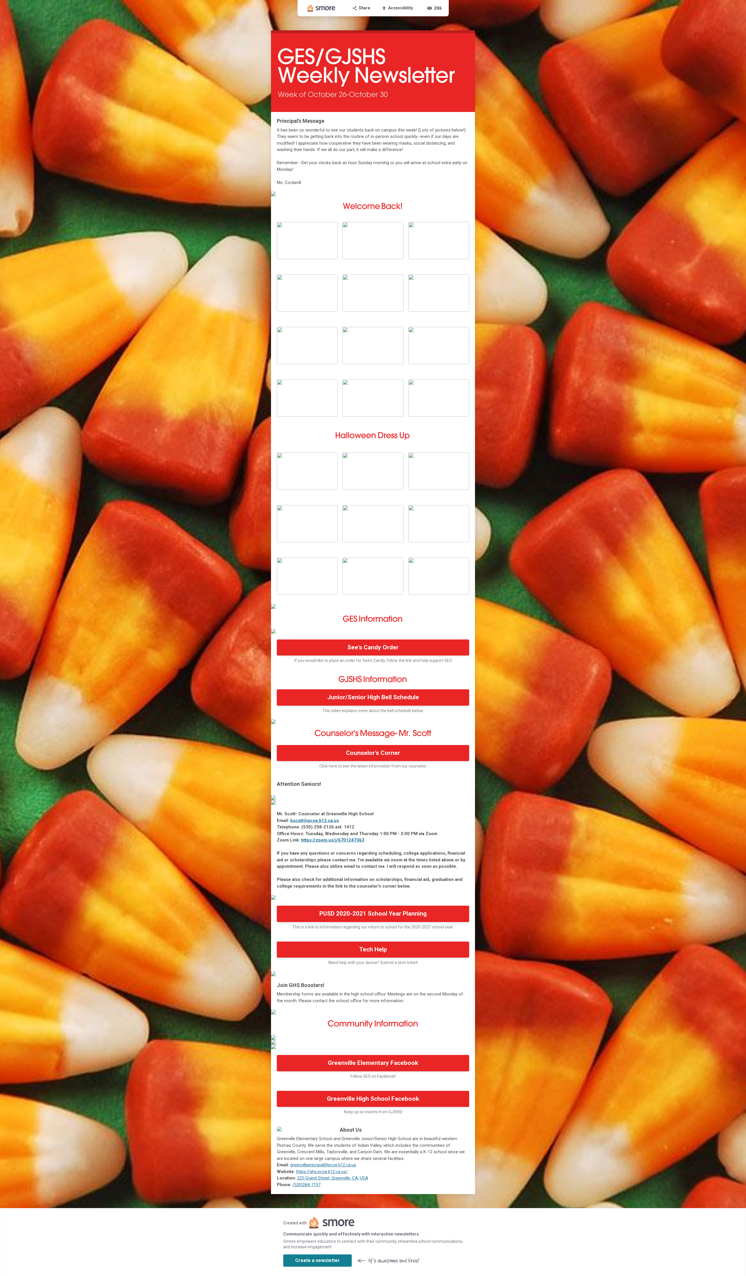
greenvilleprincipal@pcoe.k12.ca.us (323, 1165)
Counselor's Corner (373, 752)
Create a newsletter (317, 1260)
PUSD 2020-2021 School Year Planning (373, 913)
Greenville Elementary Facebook (373, 1062)
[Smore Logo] (321, 8)
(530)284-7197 (307, 1184)
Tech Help (373, 949)
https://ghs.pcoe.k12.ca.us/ (322, 1171)
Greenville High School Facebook (373, 1098)
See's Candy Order (373, 647)
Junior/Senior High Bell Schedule (373, 697)
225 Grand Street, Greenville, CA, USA (332, 1178)
